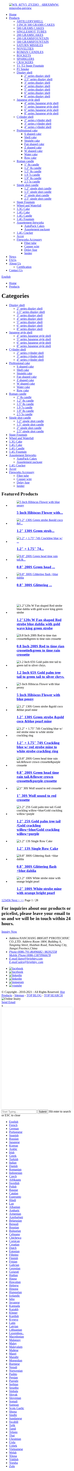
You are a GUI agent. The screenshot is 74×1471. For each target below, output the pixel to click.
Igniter (28, 253)
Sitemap (19, 995)
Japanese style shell (28, 99)
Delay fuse (30, 249)
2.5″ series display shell (38, 79)
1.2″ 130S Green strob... (35, 531)
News (12, 256)
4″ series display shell (37, 86)
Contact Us (16, 270)
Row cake (30, 157)
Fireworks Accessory (29, 239)
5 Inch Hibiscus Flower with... (40, 513)
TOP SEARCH (53, 995)
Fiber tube (30, 243)
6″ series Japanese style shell (41, 110)
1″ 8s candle (31, 164)
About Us (15, 263)
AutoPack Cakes (34, 226)
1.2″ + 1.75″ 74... (30, 549)
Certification (24, 266)
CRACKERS (25, 62)
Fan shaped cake (34, 144)
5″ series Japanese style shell (41, 106)
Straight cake (32, 140)
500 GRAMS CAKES (30, 28)
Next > (15, 900)
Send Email (8, 1002)
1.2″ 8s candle (32, 168)
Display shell (24, 72)
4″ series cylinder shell (37, 127)
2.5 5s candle (32, 181)
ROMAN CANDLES (30, 52)
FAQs (12, 260)
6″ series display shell (37, 93)
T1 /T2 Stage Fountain (30, 65)
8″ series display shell (37, 96)
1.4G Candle (24, 215)
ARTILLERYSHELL (30, 21)
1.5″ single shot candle (37, 191)
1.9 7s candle (32, 174)
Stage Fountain (26, 202)
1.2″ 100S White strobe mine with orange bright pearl (39, 891)
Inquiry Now (9, 931)
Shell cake (30, 137)
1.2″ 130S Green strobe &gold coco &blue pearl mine (40, 719)
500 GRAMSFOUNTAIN (33, 41)
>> (22, 900)
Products (14, 18)
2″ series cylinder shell (37, 120)
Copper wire (31, 246)
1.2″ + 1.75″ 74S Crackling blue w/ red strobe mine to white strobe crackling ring (38, 747)
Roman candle (25, 161)
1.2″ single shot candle (37, 188)
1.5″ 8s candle (32, 171)
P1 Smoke (23, 69)
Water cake (31, 154)
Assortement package (37, 229)
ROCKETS (24, 55)
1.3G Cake (23, 208)
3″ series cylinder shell (37, 123)
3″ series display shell (37, 82)
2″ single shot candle (36, 195)
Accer (20, 236)
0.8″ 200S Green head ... (36, 567)
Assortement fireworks (30, 222)
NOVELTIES (25, 48)
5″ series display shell (37, 89)
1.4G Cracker (25, 232)
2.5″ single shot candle (37, 198)
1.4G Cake (23, 212)
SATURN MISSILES (30, 45)
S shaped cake (32, 133)
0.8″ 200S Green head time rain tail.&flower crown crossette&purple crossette (38, 777)
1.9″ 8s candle (32, 178)
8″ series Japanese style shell (41, 113)
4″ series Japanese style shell (41, 103)
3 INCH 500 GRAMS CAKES (36, 24)
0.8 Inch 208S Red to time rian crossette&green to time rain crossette (40, 650)
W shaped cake (33, 151)
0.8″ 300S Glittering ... (34, 585)
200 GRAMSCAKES (30, 35)
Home (13, 14)
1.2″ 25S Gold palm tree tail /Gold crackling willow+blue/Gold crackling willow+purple (39, 827)
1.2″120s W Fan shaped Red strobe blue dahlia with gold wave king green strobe (39, 624)
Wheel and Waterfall (29, 205)
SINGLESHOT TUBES (31, 31)
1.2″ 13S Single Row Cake (37, 849)
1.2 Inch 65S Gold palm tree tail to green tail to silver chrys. (40, 675)
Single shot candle (28, 185)
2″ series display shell (37, 75)
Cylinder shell (25, 116)
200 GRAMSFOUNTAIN (33, 38)
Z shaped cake (33, 147)
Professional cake (27, 130)
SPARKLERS (25, 58)
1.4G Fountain (25, 219)
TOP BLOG (34, 995)
